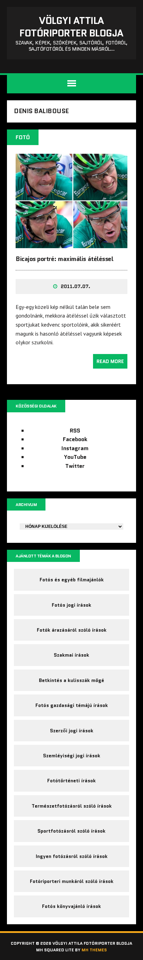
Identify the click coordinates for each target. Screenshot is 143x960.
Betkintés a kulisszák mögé (71, 680)
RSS (75, 431)
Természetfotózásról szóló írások (72, 805)
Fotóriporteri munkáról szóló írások (71, 881)
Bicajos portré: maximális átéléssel (64, 258)
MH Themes (94, 950)
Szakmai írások (71, 654)
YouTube (75, 457)
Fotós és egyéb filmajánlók (72, 579)
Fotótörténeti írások (71, 780)
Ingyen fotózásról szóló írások (72, 856)
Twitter (75, 466)
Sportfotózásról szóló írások (71, 830)
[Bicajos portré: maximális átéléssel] (71, 243)
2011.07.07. (75, 286)
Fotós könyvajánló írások (71, 906)
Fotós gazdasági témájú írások (71, 705)
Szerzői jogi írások (71, 730)
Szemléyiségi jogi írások (71, 755)
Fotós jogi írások (71, 604)
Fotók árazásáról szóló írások (72, 629)
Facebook (75, 439)
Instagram (75, 448)
